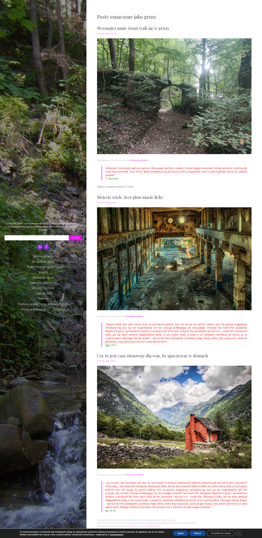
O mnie (43, 298)
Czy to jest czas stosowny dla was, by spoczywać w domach (152, 355)
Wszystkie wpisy (43, 261)
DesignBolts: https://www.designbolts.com (162, 523)
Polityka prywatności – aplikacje (43, 309)
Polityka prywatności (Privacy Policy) (43, 304)
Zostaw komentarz (139, 160)
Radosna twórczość (43, 283)
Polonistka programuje (43, 267)
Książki (43, 272)
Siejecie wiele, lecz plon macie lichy (130, 197)
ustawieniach (116, 534)
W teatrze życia (43, 277)
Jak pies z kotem (43, 288)
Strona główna (43, 256)
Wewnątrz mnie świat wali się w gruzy (133, 28)
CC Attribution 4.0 (152, 526)
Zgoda (181, 533)
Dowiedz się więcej (220, 533)
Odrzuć (197, 533)
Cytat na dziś (43, 293)
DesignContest (130, 526)
